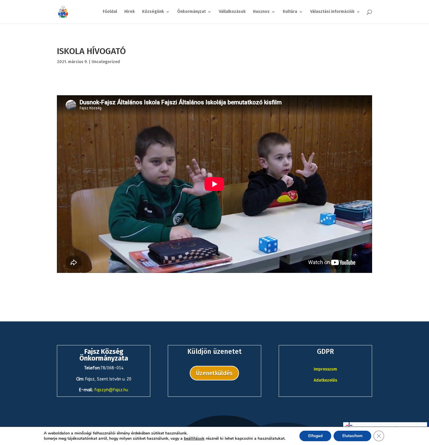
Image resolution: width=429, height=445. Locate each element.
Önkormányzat (191, 12)
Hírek (129, 12)
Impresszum (325, 369)
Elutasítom (352, 436)
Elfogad (315, 436)
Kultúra (290, 12)
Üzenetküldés (214, 373)
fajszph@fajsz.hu (111, 389)
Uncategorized (106, 61)
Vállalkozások (232, 12)
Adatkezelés (325, 380)
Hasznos (261, 12)
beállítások (194, 438)
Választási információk (332, 12)
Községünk (153, 12)
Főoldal (110, 12)
